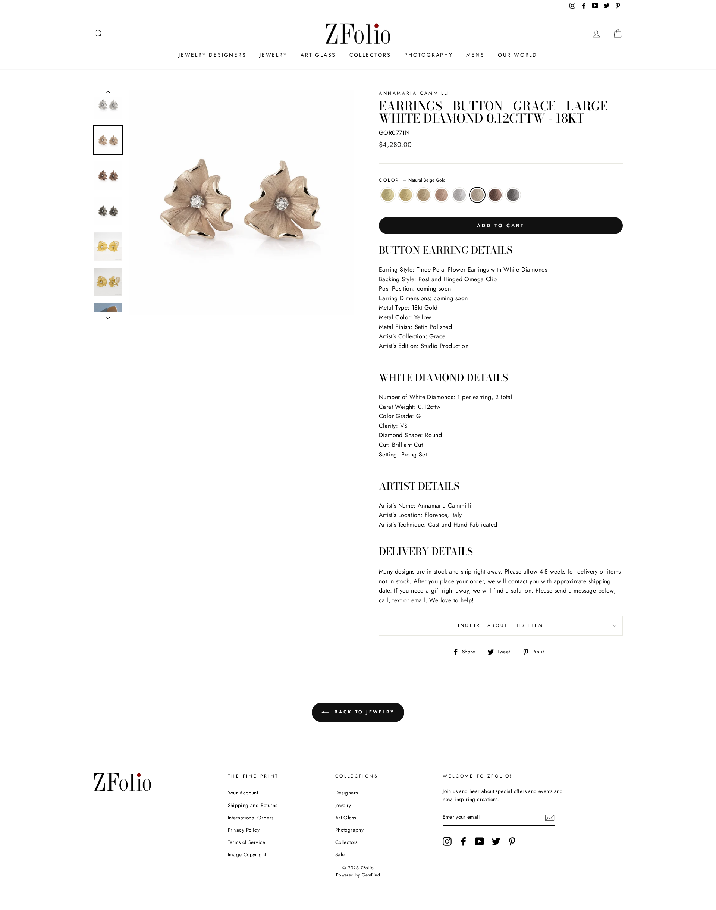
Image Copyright (247, 854)
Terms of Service (247, 842)
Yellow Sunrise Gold (405, 195)
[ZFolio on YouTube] (479, 841)
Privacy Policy (244, 830)
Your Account (243, 792)
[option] (241, 202)
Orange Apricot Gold (423, 195)
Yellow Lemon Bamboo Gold (387, 195)
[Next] (108, 316)
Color (412, 180)
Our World (517, 55)
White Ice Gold (459, 195)
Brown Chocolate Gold (495, 195)
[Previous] (108, 93)
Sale (340, 854)
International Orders (251, 817)
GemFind (371, 875)
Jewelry (274, 55)
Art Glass (318, 55)
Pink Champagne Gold (441, 195)
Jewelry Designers (212, 55)
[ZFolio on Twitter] (496, 841)
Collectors (370, 55)
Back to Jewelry (363, 712)
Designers (346, 792)
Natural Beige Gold (477, 195)
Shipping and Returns (252, 805)
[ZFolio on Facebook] (463, 841)
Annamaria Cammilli (414, 93)
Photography (428, 55)
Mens (475, 55)
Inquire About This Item (501, 625)
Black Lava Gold (513, 195)
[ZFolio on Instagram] (447, 841)
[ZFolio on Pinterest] (512, 841)
